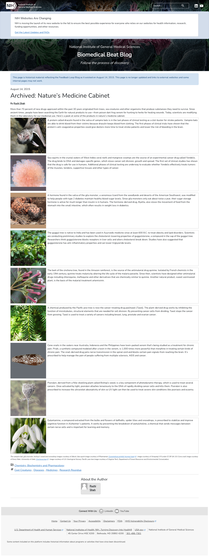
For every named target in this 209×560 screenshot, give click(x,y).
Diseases (39, 470)
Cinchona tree (41, 459)
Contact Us (65, 521)
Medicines (52, 470)
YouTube (124, 511)
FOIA (119, 521)
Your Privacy (79, 521)
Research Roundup (70, 470)
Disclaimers (109, 521)
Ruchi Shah (19, 103)
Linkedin (108, 511)
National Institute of (26, 4)
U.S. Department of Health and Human (37, 529)
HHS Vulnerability (139, 521)
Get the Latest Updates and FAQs (32, 32)
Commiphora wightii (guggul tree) (121, 456)
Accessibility (94, 521)
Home (54, 521)
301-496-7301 (133, 533)
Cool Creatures (23, 470)
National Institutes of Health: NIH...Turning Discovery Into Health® (99, 529)
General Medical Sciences (30, 7)
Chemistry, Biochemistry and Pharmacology (39, 465)
